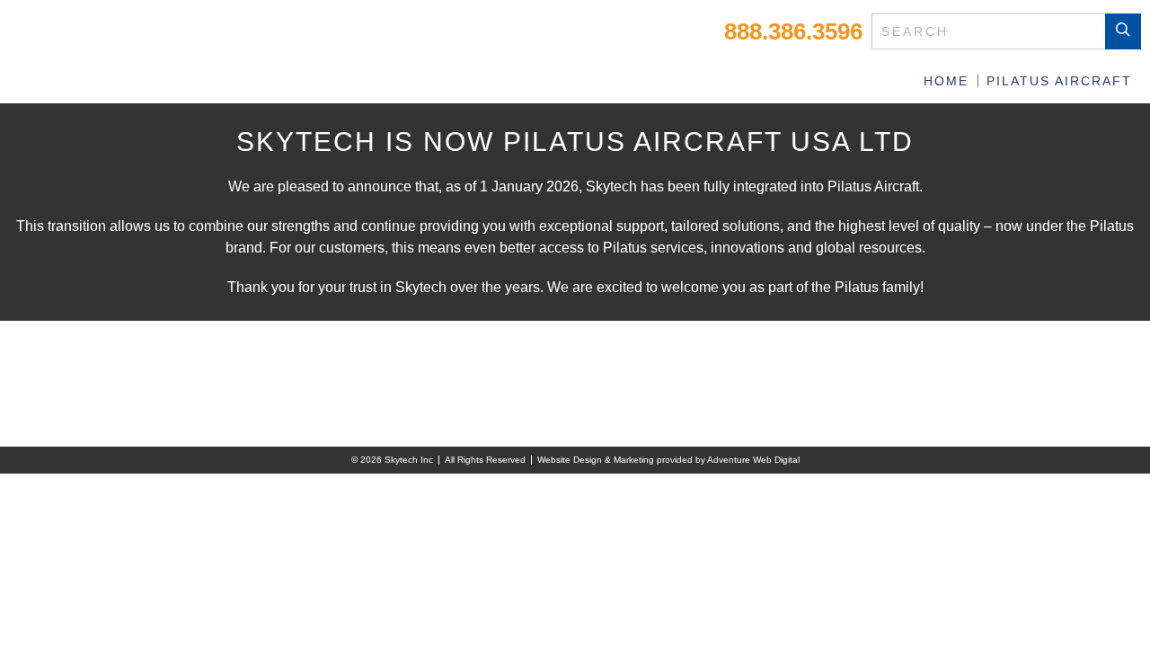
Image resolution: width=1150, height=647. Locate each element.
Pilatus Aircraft (1059, 81)
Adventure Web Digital (753, 460)
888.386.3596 (793, 31)
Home (946, 81)
